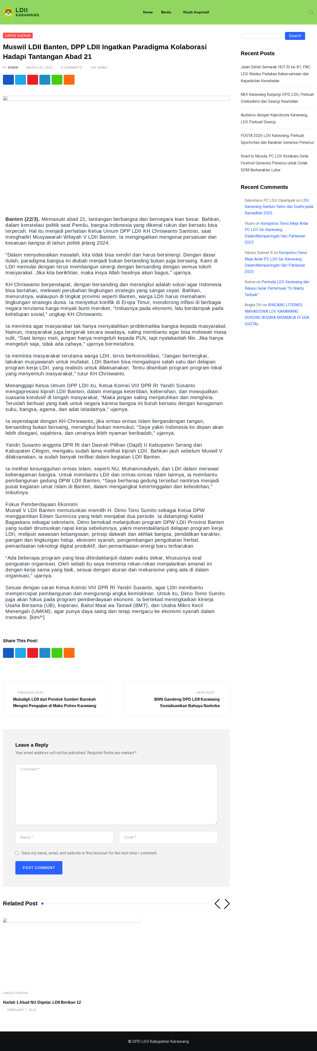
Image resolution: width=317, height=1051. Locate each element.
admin (13, 67)
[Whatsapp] (57, 80)
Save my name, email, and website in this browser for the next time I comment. (89, 853)
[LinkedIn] (44, 80)
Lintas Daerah (15, 993)
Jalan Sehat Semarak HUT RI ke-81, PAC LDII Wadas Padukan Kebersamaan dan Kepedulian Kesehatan (275, 74)
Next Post (206, 692)
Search (295, 36)
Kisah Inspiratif (196, 12)
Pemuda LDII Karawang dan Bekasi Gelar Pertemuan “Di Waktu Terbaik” (277, 288)
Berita (166, 12)
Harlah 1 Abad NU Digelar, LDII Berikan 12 (42, 1002)
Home (148, 12)
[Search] (311, 12)
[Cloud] (69, 80)
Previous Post (31, 692)
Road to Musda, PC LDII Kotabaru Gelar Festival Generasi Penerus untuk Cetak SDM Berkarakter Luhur (275, 163)
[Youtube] (32, 80)
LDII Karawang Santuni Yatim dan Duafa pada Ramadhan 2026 (279, 206)
